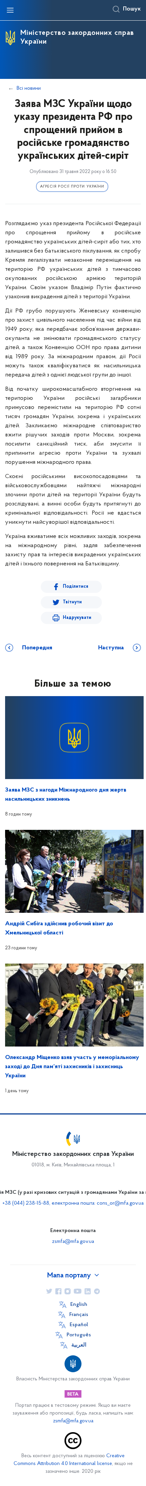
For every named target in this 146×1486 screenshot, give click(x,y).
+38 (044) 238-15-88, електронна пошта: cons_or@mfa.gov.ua (73, 1203)
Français (78, 1314)
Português (79, 1335)
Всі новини (29, 88)
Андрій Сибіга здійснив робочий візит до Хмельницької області (59, 928)
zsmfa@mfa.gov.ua (73, 1241)
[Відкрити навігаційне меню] (10, 10)
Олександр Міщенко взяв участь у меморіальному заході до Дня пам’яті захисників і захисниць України (72, 1067)
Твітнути (72, 602)
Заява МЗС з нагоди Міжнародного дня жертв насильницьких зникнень (65, 794)
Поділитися (75, 586)
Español (79, 1325)
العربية (78, 1345)
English (78, 1304)
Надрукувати (77, 617)
